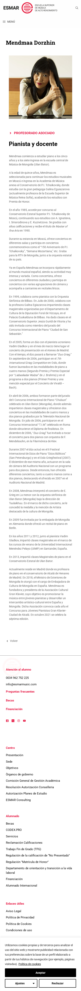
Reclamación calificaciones (24, 842)
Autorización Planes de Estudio (26, 793)
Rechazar (58, 983)
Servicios (12, 836)
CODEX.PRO (14, 830)
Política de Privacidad (20, 917)
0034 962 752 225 (17, 678)
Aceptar (40, 972)
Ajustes (20, 983)
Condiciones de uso (19, 930)
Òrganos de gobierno (19, 774)
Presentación (14, 755)
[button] (77, 8)
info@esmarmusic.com (21, 684)
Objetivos (12, 768)
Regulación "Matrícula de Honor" (27, 862)
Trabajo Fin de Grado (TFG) (23, 849)
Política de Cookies (19, 924)
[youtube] (24, 720)
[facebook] (7, 720)
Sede (9, 761)
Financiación (14, 709)
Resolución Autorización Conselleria (30, 787)
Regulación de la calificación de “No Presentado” (38, 855)
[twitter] (13, 720)
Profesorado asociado (34, 133)
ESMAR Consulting (18, 800)
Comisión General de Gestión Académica (33, 780)
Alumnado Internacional (21, 885)
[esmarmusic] (30, 8)
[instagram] (18, 720)
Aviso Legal (13, 911)
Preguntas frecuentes (20, 691)
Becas (10, 700)
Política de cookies (29, 964)
